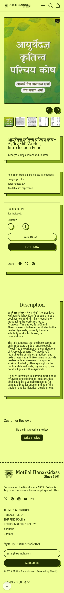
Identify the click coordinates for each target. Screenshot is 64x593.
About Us (9, 529)
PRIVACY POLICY (14, 514)
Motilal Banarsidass (23, 571)
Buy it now (32, 246)
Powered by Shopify (47, 571)
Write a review (32, 437)
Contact (8, 534)
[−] (11, 226)
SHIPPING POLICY (14, 519)
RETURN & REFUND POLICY (20, 524)
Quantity (12, 220)
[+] (25, 226)
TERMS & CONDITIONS (17, 510)
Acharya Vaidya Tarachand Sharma (28, 155)
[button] (50, 5)
